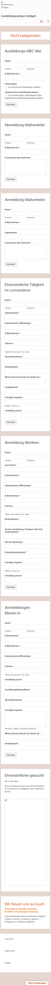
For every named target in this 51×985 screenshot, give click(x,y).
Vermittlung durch (13, 411)
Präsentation (11, 84)
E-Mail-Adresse (12, 74)
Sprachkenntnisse (14, 357)
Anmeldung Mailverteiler (25, 200)
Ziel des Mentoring (14, 542)
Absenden (11, 104)
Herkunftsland (12, 519)
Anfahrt (8, 963)
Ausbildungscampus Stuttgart (18, 16)
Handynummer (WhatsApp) (18, 323)
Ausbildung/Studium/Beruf (17, 690)
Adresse (9, 343)
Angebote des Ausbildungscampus (21, 92)
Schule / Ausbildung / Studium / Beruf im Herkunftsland (24, 530)
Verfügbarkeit (12, 387)
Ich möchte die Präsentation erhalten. (24, 87)
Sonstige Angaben (13, 397)
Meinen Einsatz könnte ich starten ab (23, 377)
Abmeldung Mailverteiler (25, 125)
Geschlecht (11, 465)
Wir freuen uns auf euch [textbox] (24, 904)
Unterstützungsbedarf (16, 552)
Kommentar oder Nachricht (17, 158)
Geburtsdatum (12, 313)
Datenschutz (10, 951)
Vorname (8, 69)
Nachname (30, 69)
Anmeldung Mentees (22, 442)
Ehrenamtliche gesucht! (24, 775)
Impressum (9, 939)
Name (8, 61)
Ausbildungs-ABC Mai (23, 51)
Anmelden (11, 264)
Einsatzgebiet (12, 367)
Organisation (11, 233)
